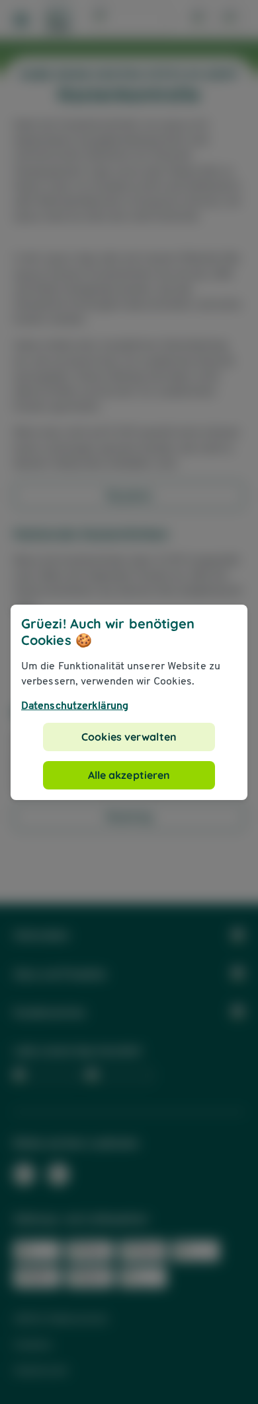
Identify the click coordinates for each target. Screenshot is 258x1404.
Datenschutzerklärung (74, 705)
